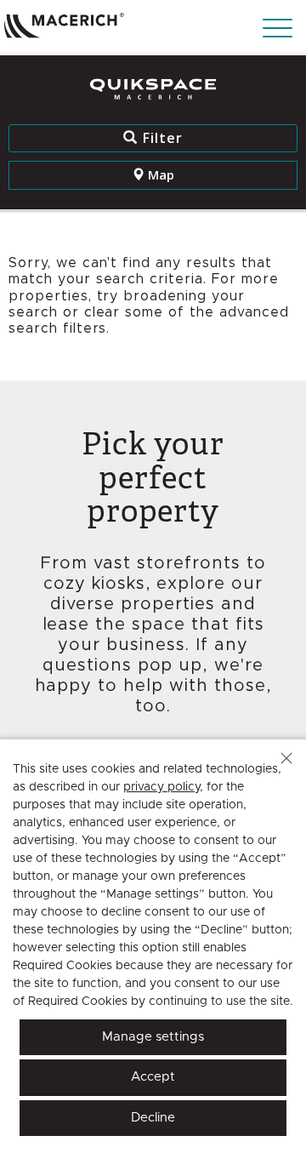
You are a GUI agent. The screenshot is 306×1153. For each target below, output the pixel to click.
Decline (153, 1117)
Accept (153, 1076)
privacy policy (161, 787)
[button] (286, 758)
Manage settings (153, 1036)
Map (159, 174)
